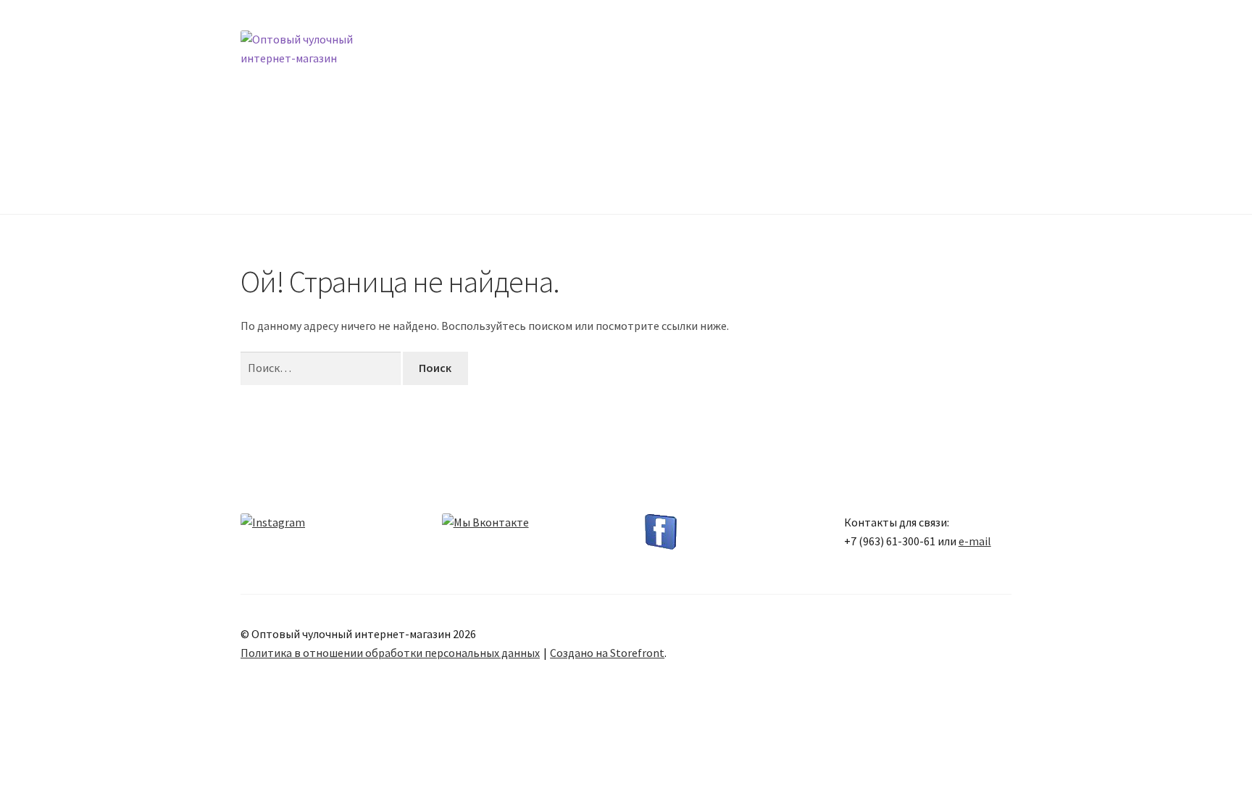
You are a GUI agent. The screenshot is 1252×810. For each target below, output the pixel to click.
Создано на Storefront (607, 652)
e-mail (975, 541)
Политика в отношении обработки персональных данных (390, 652)
